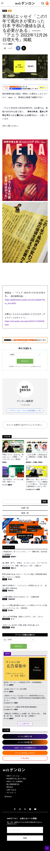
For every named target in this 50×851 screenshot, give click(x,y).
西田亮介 (29, 462)
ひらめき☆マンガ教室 (33, 489)
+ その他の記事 (25, 405)
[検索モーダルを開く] (42, 3)
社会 (4, 599)
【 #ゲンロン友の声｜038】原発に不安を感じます (20, 625)
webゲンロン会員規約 (15, 781)
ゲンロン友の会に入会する (25, 753)
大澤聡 (35, 462)
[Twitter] (25, 809)
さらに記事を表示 (24, 724)
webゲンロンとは (13, 776)
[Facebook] (14, 809)
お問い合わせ (11, 790)
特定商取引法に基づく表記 (16, 779)
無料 (10, 10)
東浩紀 (4, 462)
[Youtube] (35, 809)
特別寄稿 (6, 557)
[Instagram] (19, 809)
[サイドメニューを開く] (2, 3)
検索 (44, 501)
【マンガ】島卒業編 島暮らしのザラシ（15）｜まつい (22, 617)
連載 (4, 610)
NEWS (4, 10)
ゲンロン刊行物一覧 (25, 742)
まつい (13, 619)
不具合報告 (25, 758)
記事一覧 (25, 508)
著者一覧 (25, 513)
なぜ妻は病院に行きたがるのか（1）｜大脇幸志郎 (20, 597)
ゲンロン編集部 (8, 44)
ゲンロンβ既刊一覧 (25, 736)
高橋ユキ (13, 568)
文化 (4, 579)
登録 (25, 838)
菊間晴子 (13, 557)
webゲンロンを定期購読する (25, 748)
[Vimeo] (30, 809)
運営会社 (10, 787)
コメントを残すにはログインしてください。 (25, 425)
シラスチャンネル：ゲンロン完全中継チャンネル (25, 410)
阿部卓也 (10, 590)
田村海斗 (10, 610)
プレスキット (11, 793)
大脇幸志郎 (11, 599)
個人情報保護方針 (13, 784)
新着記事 (6, 568)
